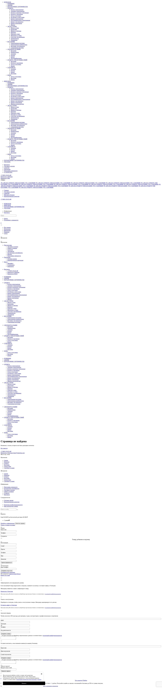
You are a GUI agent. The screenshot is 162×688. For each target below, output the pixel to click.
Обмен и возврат (12, 248)
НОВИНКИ (10, 3)
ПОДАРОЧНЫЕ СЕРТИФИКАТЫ (17, 6)
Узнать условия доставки (8, 525)
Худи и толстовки (16, 15)
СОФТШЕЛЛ (11, 67)
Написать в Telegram (6, 176)
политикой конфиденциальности (53, 594)
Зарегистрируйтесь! (15, 574)
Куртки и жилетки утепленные (20, 12)
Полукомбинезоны (16, 58)
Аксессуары (7, 466)
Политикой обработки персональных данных (28, 679)
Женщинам (7, 230)
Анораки (13, 54)
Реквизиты (10, 266)
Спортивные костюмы (17, 47)
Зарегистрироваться (6, 562)
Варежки (13, 32)
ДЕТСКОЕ (7, 162)
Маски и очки (15, 28)
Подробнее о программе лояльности (49, 686)
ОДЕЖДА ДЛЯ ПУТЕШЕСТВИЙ (17, 60)
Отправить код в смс (6, 570)
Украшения (14, 40)
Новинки (6, 232)
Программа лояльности (10, 170)
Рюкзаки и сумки (16, 114)
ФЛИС (9, 75)
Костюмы (13, 50)
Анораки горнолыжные (17, 11)
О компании (11, 265)
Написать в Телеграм (7, 453)
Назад (2, 180)
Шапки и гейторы (16, 31)
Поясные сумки (15, 34)
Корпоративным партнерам (15, 260)
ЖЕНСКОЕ (7, 81)
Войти (6, 218)
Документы (10, 251)
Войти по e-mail (5, 575)
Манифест (10, 263)
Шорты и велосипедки (17, 104)
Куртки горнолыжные (17, 9)
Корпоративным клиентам (11, 196)
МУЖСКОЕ (7, 2)
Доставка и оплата (9, 166)
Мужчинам (7, 229)
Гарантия (6, 167)
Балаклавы (14, 29)
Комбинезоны (15, 52)
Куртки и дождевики (17, 14)
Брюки (13, 57)
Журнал (9, 254)
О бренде (6, 493)
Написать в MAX (12, 274)
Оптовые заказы (12, 259)
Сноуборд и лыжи (9, 468)
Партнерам (7, 169)
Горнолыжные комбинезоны (19, 44)
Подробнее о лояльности (11, 220)
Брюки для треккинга (17, 22)
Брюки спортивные (16, 23)
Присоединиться (5, 678)
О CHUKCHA (8, 172)
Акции (6, 460)
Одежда (6, 463)
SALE (6, 233)
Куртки (13, 55)
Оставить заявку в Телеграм (9, 605)
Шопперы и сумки (16, 35)
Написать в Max (5, 178)
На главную (4, 448)
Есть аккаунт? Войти (81, 680)
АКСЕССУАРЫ (12, 26)
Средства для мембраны (18, 37)
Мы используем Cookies (11, 506)
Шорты (13, 25)
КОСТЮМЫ (11, 41)
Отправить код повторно (8, 572)
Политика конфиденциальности (13, 505)
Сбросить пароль (5, 671)
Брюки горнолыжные (17, 19)
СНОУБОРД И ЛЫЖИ (14, 49)
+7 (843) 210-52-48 (6, 175)
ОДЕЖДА (10, 8)
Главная (6, 190)
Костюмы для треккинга (18, 46)
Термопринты (15, 38)
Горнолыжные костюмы (18, 43)
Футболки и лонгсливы (17, 17)
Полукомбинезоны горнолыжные (20, 20)
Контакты (7, 164)
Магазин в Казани (9, 195)
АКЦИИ (9, 5)
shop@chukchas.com (19, 453)
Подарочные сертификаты (15, 252)
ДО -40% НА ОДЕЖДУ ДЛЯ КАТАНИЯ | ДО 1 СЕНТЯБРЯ (18, 183)
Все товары (7, 227)
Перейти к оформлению (8, 523)
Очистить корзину (20, 523)
